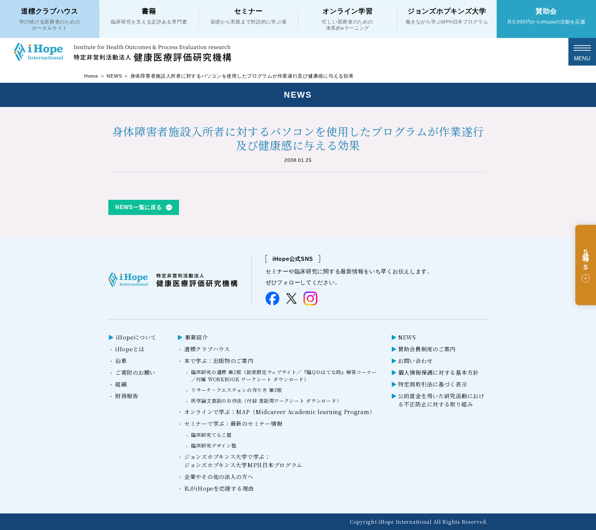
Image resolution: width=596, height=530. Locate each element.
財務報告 (126, 396)
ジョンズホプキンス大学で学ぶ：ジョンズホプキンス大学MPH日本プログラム (243, 461)
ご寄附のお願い (135, 372)
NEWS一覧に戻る (138, 207)
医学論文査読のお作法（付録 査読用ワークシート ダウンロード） (266, 400)
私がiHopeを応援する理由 (219, 488)
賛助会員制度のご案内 (427, 349)
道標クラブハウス (207, 349)
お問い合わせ (415, 361)
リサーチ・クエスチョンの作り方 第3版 (236, 389)
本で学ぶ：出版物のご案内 (219, 361)
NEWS (114, 76)
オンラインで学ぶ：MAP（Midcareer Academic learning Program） (279, 412)
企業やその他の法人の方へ (219, 477)
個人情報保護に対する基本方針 (438, 372)
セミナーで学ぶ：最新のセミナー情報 (233, 424)
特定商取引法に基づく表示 (432, 384)
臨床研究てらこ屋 (211, 434)
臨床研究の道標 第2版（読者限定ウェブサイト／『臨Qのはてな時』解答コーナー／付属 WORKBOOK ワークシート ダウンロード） (284, 376)
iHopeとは (130, 349)
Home (91, 76)
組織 (121, 384)
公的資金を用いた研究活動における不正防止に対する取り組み (441, 400)
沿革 (121, 361)
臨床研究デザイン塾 (213, 445)
